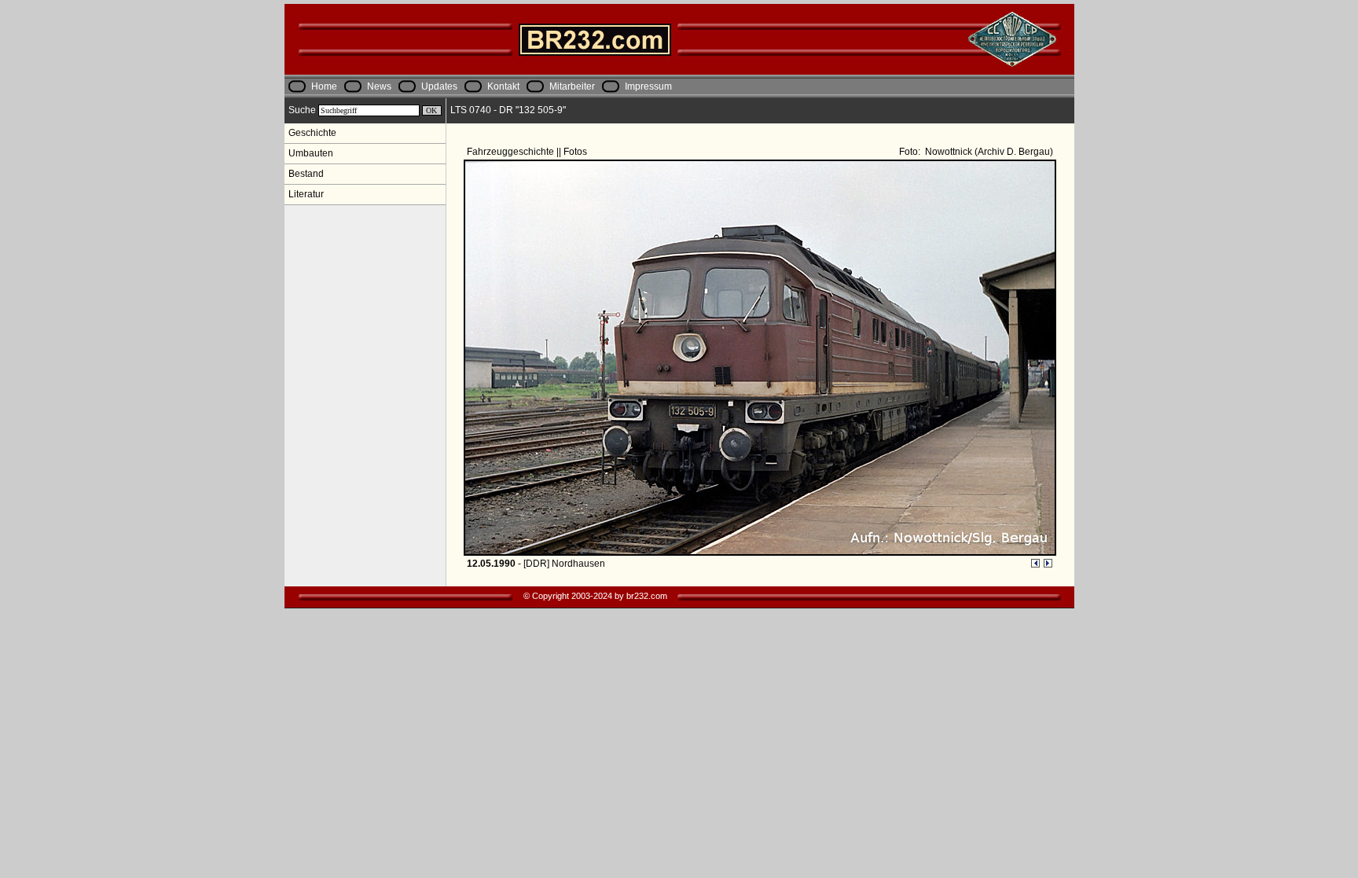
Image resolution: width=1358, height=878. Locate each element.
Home (324, 86)
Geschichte (312, 132)
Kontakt (503, 86)
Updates (439, 86)
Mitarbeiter (572, 86)
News (379, 86)
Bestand (306, 173)
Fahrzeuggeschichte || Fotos (528, 151)
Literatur (306, 194)
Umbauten (310, 153)
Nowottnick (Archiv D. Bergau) (988, 151)
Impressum (648, 86)
